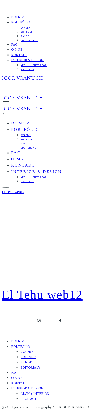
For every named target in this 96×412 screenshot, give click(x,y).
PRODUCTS (27, 69)
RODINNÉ (27, 31)
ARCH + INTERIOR (34, 65)
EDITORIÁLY (29, 40)
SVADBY (26, 27)
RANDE (25, 36)
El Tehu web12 (13, 192)
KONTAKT (19, 55)
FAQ (14, 44)
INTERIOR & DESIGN (27, 60)
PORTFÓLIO (20, 22)
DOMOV (17, 17)
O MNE (16, 49)
